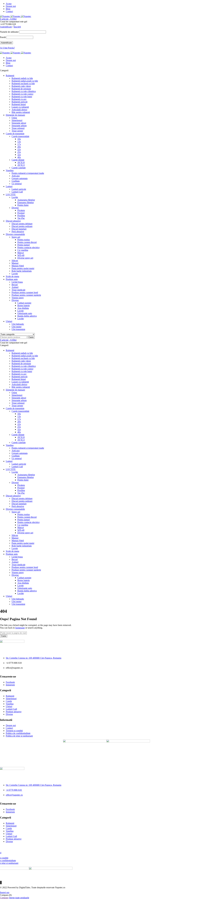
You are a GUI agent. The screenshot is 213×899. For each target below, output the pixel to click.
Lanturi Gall (11, 709)
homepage (20, 628)
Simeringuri (11, 698)
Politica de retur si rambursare (19, 736)
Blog (8, 9)
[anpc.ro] (128, 741)
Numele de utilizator (9, 32)
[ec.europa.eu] (84, 741)
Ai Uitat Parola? (7, 48)
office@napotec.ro (14, 795)
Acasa (8, 3)
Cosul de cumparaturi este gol (13, 21)
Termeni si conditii (14, 730)
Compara (4, 897)
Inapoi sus (4, 892)
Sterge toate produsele (19, 897)
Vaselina (9, 704)
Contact (9, 11)
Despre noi (11, 6)
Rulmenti (10, 696)
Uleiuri (9, 706)
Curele (9, 701)
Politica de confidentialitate (18, 733)
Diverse (9, 714)
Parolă (3, 37)
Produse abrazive (13, 711)
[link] (33, 658)
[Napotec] (15, 16)
